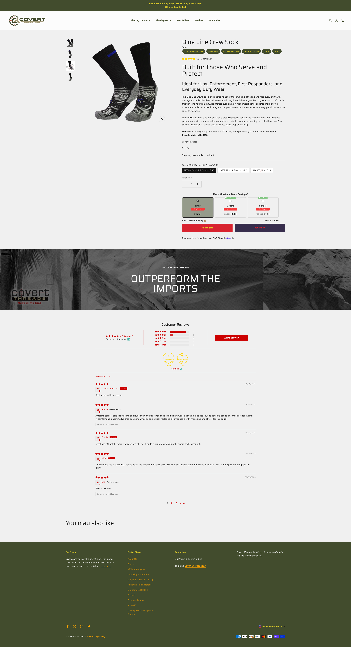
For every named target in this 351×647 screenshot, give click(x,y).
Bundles (199, 20)
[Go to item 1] (70, 43)
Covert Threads (189, 141)
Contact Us (133, 595)
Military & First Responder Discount (141, 612)
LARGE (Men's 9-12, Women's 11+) (233, 170)
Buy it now (259, 227)
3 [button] (176, 503)
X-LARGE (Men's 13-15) (262, 170)
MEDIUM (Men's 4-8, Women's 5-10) (199, 170)
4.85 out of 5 (126, 336)
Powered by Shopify (96, 636)
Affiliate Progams (136, 569)
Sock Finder (214, 20)
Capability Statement (138, 574)
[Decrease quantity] (186, 184)
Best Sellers (182, 20)
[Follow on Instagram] (81, 626)
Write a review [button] (231, 337)
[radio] (197, 207)
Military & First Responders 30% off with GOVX (175, 5)
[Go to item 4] (70, 77)
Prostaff (132, 605)
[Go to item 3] (70, 66)
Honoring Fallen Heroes (140, 584)
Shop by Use (162, 20)
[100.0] (168, 358)
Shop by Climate (139, 20)
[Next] (205, 5)
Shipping (186, 155)
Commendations (136, 600)
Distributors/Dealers (138, 590)
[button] (189, 58)
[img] (102, 384)
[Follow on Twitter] (75, 626)
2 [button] (172, 503)
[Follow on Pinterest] (88, 626)
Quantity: (187, 177)
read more (106, 566)
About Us (132, 559)
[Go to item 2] (70, 54)
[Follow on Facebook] (68, 626)
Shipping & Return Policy (140, 579)
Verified (175, 368)
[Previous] (145, 5)
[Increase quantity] (197, 184)
